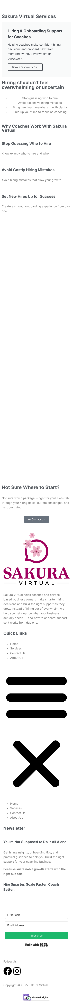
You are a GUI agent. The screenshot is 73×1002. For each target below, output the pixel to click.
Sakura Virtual (39, 985)
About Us (16, 657)
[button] (36, 731)
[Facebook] (7, 971)
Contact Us (17, 653)
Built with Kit (36, 945)
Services (16, 648)
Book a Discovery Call (25, 67)
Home (14, 644)
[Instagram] (17, 971)
